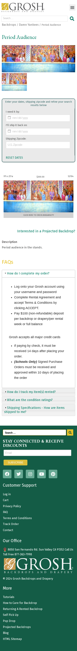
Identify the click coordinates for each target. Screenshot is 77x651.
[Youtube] (41, 474)
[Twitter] (18, 474)
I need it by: (13, 111)
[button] (72, 7)
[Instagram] (30, 474)
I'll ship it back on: (16, 125)
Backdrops (9, 24)
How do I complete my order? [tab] (28, 273)
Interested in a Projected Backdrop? (46, 231)
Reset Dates (14, 157)
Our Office (12, 540)
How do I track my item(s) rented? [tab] (31, 392)
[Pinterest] (53, 474)
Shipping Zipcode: (16, 138)
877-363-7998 (23, 554)
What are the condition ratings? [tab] (30, 400)
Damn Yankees (29, 24)
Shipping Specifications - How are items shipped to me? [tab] (34, 410)
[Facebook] (7, 474)
